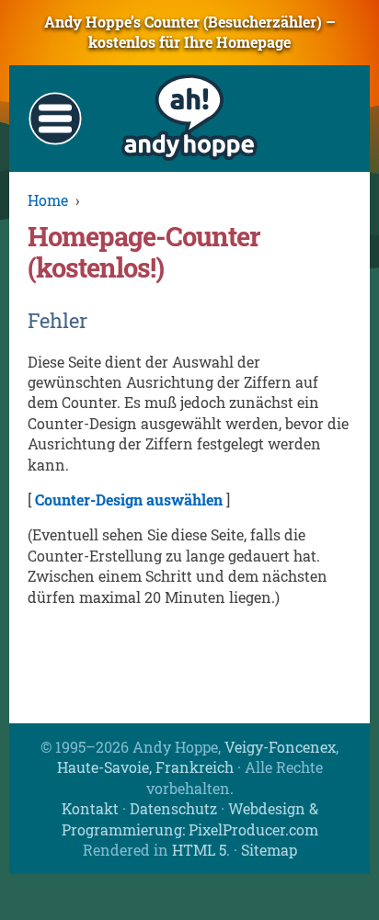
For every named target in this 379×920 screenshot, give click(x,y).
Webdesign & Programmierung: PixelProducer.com (190, 818)
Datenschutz (173, 808)
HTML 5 (199, 849)
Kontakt (90, 808)
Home (48, 200)
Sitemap (269, 849)
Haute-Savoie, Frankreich (145, 767)
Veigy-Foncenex (280, 746)
